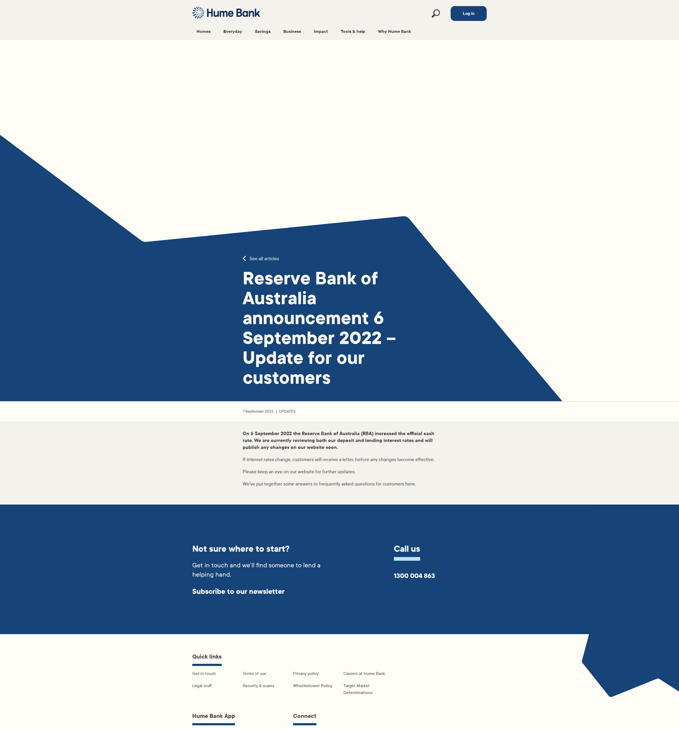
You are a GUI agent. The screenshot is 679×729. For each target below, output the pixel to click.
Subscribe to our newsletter (238, 591)
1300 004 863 (414, 576)
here (410, 484)
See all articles (264, 259)
